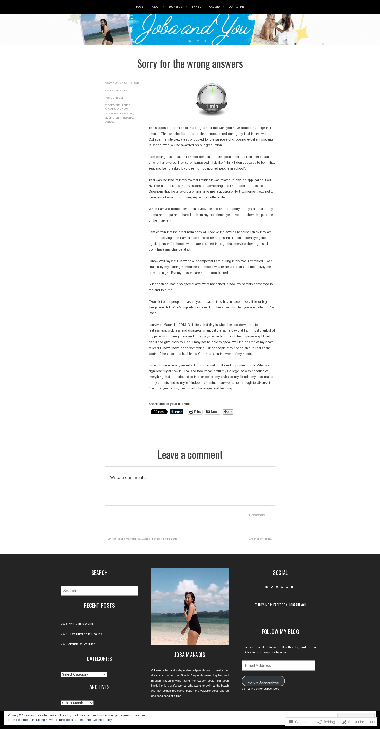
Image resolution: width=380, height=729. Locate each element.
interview (111, 113)
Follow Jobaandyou (263, 682)
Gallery (214, 6)
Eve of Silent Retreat (260, 538)
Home (139, 6)
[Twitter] (271, 587)
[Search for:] (99, 591)
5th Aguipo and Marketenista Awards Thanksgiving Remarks (142, 538)
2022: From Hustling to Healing (81, 633)
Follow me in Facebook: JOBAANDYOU (280, 605)
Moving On (112, 117)
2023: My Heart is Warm (77, 623)
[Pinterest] (281, 587)
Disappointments (116, 109)
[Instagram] (277, 587)
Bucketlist (176, 6)
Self (122, 98)
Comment (257, 515)
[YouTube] (292, 587)
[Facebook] (266, 587)
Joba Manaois (118, 90)
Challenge (123, 105)
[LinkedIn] (286, 587)
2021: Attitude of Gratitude (78, 643)
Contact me (236, 6)
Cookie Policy (102, 720)
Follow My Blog (280, 631)
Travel (196, 6)
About (156, 6)
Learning (126, 113)
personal (127, 117)
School (110, 122)
